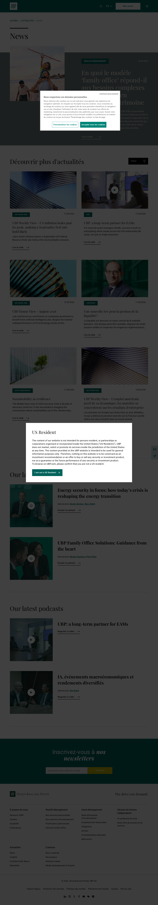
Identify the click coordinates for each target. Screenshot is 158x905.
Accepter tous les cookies (93, 125)
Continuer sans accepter (108, 94)
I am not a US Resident (45, 472)
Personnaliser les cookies (65, 125)
